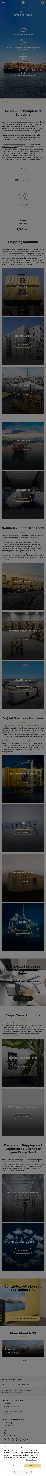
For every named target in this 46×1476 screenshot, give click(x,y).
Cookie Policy (31, 1460)
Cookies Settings (23, 1471)
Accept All (32, 1465)
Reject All (13, 1465)
